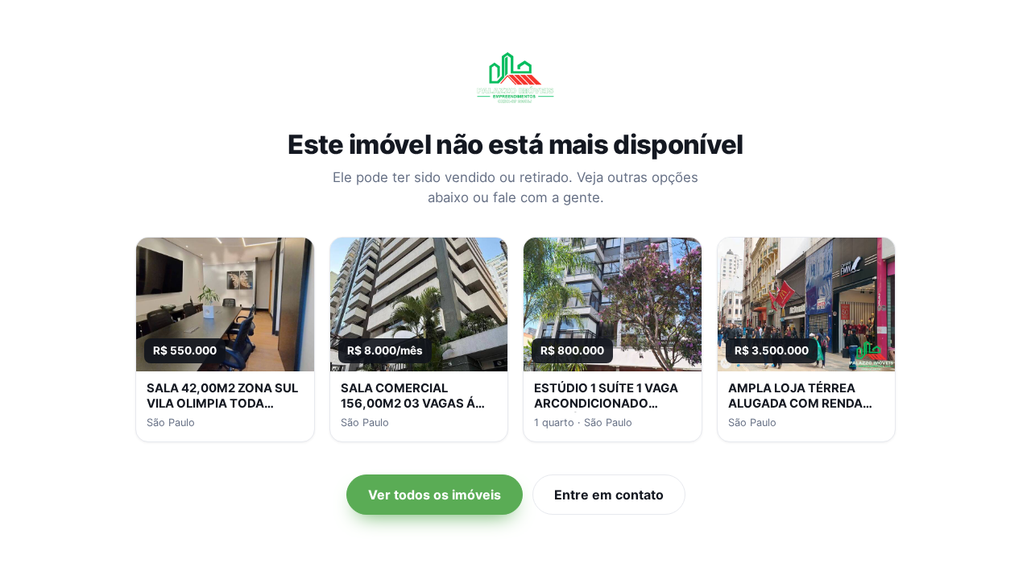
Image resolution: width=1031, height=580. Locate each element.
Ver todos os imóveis (434, 495)
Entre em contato (609, 495)
